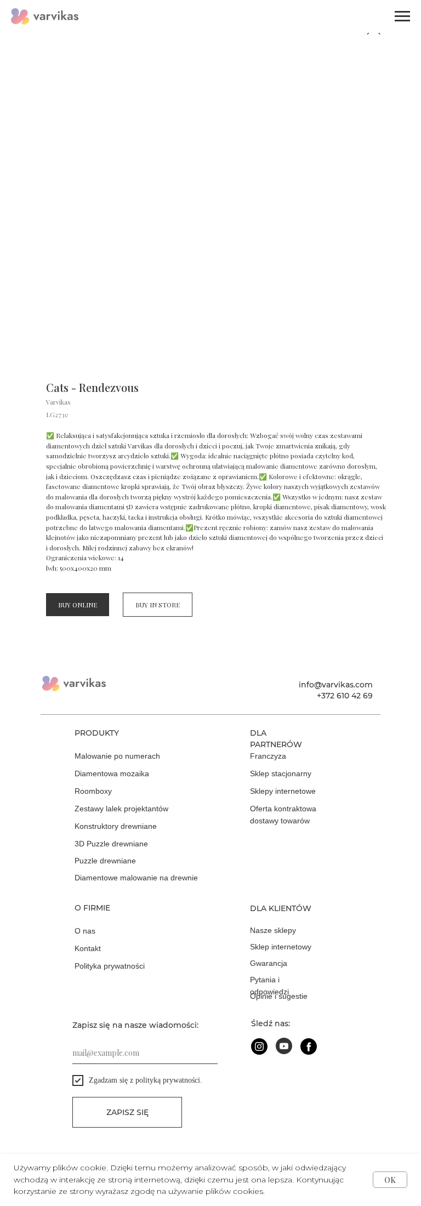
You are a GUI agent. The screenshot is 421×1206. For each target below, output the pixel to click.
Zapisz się (127, 1112)
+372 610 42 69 (345, 696)
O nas (85, 930)
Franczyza (268, 756)
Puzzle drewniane (105, 860)
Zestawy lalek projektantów (121, 808)
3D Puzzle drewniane (111, 843)
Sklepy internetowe (283, 791)
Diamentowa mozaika (112, 773)
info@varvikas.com (336, 685)
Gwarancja (268, 963)
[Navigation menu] (402, 16)
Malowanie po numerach (117, 756)
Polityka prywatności (110, 966)
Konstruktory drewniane (116, 826)
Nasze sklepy (273, 930)
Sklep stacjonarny (280, 773)
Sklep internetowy (280, 946)
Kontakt (88, 948)
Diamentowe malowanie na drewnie (136, 877)
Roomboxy (93, 791)
